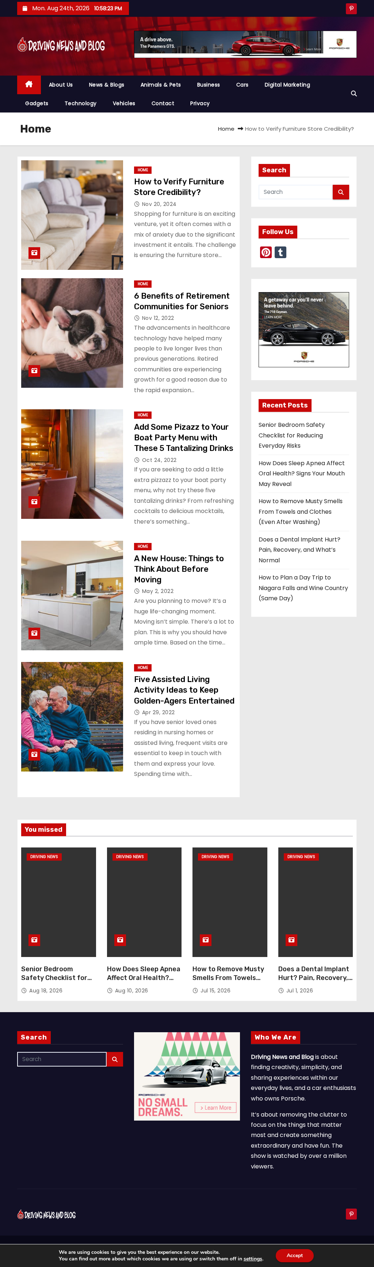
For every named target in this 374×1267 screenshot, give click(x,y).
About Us (61, 84)
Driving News (44, 857)
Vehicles (124, 103)
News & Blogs (107, 84)
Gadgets (37, 103)
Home (226, 129)
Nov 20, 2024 (159, 204)
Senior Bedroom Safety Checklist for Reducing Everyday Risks (292, 435)
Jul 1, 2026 (299, 990)
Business (208, 84)
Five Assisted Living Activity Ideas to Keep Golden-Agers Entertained (184, 690)
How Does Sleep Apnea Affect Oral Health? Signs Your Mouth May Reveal (302, 473)
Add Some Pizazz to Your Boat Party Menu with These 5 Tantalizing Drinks (183, 437)
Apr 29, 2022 (158, 712)
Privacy (200, 103)
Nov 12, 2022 (158, 318)
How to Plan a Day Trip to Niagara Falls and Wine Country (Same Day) (303, 587)
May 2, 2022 (158, 591)
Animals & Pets (161, 84)
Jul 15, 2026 (215, 990)
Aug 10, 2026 (131, 990)
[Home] (29, 85)
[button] (354, 93)
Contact (163, 103)
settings (253, 1259)
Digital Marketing (287, 84)
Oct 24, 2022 (159, 460)
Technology (81, 103)
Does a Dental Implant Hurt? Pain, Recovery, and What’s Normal (299, 549)
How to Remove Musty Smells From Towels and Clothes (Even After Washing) (301, 511)
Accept (295, 1255)
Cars (242, 84)
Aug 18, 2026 (45, 990)
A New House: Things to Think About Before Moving (179, 569)
